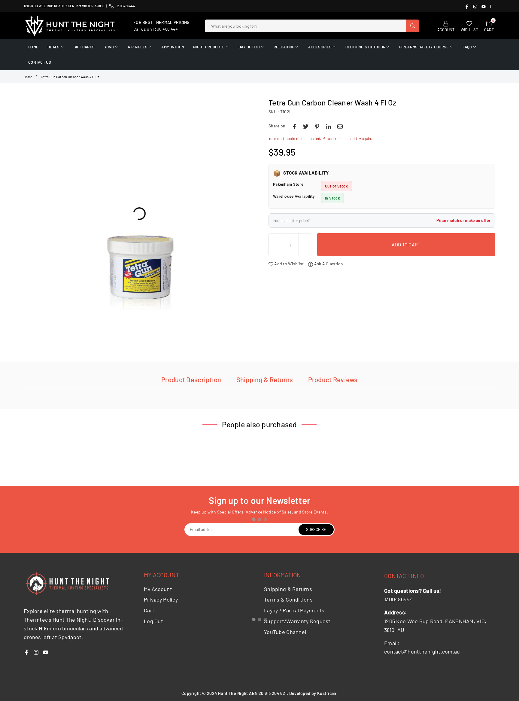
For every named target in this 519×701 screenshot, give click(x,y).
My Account (158, 589)
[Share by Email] (340, 126)
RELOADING (284, 46)
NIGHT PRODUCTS (209, 46)
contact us (39, 62)
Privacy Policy (161, 599)
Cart (149, 610)
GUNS (109, 46)
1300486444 (126, 6)
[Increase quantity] (305, 244)
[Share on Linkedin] (328, 126)
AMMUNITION (172, 46)
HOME (33, 46)
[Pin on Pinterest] (317, 126)
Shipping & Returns (264, 379)
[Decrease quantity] (275, 244)
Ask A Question (328, 263)
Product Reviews (333, 379)
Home (28, 77)
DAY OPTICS (249, 46)
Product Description (191, 379)
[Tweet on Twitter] (305, 126)
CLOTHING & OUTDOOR (365, 46)
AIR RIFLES (137, 46)
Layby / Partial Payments (294, 610)
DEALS (53, 46)
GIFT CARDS (84, 46)
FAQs (467, 46)
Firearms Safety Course (424, 46)
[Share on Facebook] (294, 126)
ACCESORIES (320, 46)
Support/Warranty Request (297, 621)
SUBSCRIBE (316, 529)
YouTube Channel (285, 632)
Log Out (153, 621)
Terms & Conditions (288, 599)
